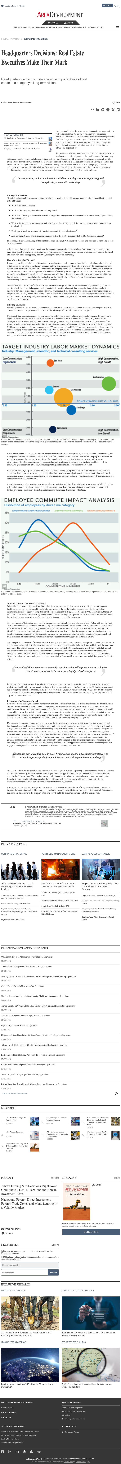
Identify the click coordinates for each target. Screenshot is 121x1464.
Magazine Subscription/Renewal (17, 1403)
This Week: (30, 1258)
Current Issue (8, 1413)
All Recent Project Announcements (15, 1093)
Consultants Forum (10, 6)
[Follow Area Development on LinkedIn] (3, 1452)
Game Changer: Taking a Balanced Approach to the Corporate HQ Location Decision (25, 144)
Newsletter (7, 1408)
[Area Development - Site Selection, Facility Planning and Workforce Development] (60, 14)
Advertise (22, 6)
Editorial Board (95, 27)
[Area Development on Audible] (39, 1452)
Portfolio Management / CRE (58, 854)
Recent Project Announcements (73, 1419)
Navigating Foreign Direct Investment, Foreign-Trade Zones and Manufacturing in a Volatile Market (29, 1203)
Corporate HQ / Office (35, 39)
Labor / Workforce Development (73, 1411)
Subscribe (107, 5)
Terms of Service (81, 1462)
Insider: (27, 1253)
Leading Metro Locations (10, 1439)
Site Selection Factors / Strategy (28, 821)
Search (69, 23)
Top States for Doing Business (12, 1443)
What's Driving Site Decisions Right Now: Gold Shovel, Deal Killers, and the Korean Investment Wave (29, 1190)
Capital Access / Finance (96, 854)
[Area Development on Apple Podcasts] (25, 1452)
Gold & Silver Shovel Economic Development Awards (20, 1431)
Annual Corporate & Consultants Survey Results (18, 1435)
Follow (52, 23)
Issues (117, 1178)
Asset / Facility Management (72, 1408)
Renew (116, 6)
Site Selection (67, 1415)
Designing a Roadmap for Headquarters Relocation (22, 148)
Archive (55, 1245)
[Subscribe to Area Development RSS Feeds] (10, 1452)
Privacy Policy (68, 1462)
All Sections (117, 27)
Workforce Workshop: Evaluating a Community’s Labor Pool (37, 823)
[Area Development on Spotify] (32, 1452)
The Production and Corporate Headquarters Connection (23, 138)
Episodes (55, 1178)
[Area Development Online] (34, 1459)
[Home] (17, 1452)
